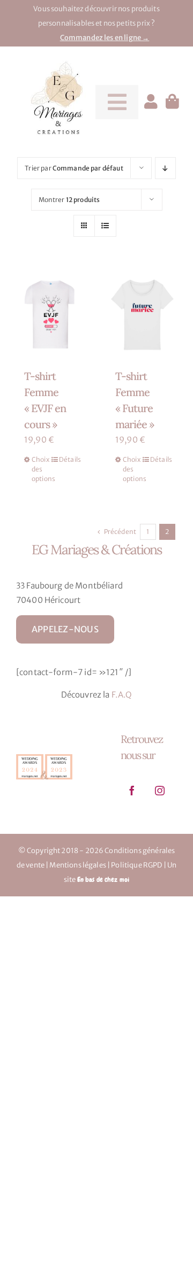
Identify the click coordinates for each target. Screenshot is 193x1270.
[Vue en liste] (105, 225)
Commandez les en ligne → (105, 37)
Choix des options (41, 469)
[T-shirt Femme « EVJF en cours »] (51, 313)
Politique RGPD (136, 865)
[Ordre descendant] (165, 168)
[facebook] (132, 790)
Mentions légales (77, 865)
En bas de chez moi (103, 879)
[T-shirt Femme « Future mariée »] (142, 313)
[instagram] (160, 790)
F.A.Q (122, 695)
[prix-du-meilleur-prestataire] (44, 755)
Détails (68, 459)
